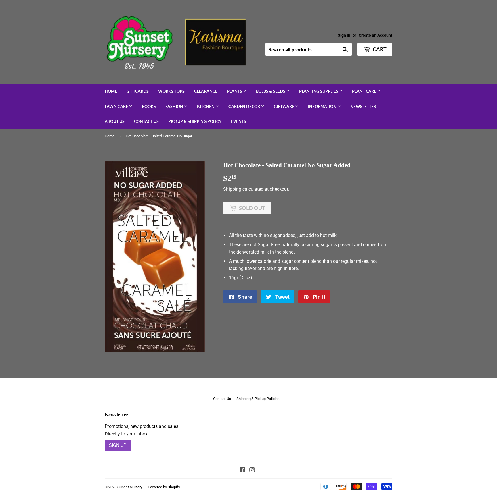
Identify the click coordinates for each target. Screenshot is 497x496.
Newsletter (363, 106)
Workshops (171, 91)
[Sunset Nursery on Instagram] (252, 470)
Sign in (344, 35)
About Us (115, 121)
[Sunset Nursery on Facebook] (242, 470)
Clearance (205, 91)
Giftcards (138, 91)
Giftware (284, 106)
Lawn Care (117, 106)
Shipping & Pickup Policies (258, 399)
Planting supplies (319, 91)
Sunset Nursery (129, 487)
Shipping (232, 189)
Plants (235, 91)
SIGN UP (117, 445)
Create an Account (375, 35)
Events (238, 121)
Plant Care (364, 91)
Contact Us (146, 121)
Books (149, 106)
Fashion (174, 106)
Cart (379, 49)
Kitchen (206, 106)
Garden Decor (244, 106)
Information (322, 106)
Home (111, 91)
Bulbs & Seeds (271, 91)
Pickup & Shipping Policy (194, 121)
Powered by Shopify (164, 487)
